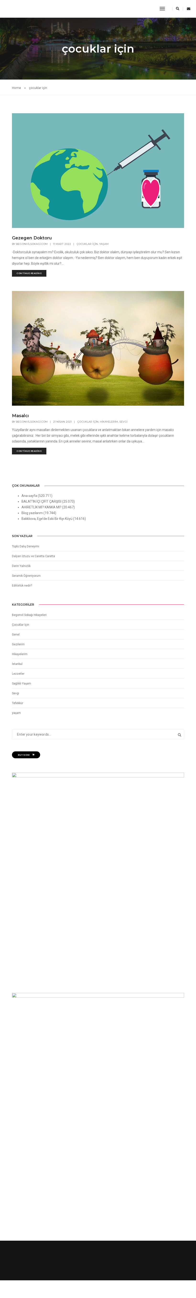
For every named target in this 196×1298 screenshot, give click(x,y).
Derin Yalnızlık (21, 566)
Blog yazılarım (32, 513)
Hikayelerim (109, 421)
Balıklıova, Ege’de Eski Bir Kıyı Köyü (47, 519)
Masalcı (20, 415)
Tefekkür (17, 703)
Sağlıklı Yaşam (21, 683)
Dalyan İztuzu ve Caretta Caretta (33, 556)
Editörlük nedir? (22, 585)
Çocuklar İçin (87, 244)
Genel (16, 634)
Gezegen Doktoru (32, 238)
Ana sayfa (29, 496)
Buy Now (24, 755)
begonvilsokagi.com (32, 244)
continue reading (29, 273)
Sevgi (123, 421)
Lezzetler (18, 673)
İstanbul (17, 664)
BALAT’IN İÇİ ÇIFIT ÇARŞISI (41, 501)
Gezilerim (18, 644)
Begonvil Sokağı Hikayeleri (29, 615)
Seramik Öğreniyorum (26, 575)
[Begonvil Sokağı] (15, 9)
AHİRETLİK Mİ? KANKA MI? (41, 507)
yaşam (104, 244)
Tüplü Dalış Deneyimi (25, 546)
